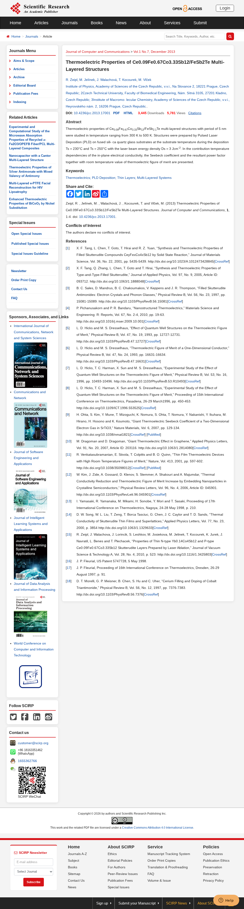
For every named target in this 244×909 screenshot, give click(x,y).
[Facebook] (24, 716)
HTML (128, 113)
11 (68, 454)
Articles (41, 22)
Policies (211, 847)
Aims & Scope (23, 61)
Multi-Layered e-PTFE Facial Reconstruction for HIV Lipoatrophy (30, 187)
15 (69, 534)
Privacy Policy (213, 880)
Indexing (19, 102)
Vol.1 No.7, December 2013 (154, 52)
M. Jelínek (87, 80)
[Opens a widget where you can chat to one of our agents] (226, 901)
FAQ (14, 298)
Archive (19, 77)
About (145, 22)
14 (69, 514)
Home (15, 22)
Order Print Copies (161, 860)
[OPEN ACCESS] (187, 8)
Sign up (102, 903)
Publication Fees (25, 93)
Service (155, 847)
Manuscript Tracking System (168, 854)
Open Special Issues (26, 233)
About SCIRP (121, 847)
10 (69, 441)
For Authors (116, 867)
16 (69, 561)
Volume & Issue (159, 880)
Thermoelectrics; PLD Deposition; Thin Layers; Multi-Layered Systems (119, 178)
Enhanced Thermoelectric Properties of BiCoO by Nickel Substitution (32, 203)
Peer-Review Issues (123, 874)
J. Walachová (107, 80)
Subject (73, 860)
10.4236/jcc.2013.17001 (92, 113)
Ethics (112, 854)
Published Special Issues (30, 243)
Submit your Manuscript (137, 903)
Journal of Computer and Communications (98, 52)
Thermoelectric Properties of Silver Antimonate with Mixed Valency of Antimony (30, 172)
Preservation (212, 867)
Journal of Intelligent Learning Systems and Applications (31, 524)
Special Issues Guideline (29, 253)
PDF (116, 113)
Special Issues (118, 887)
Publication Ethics (216, 860)
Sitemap (74, 874)
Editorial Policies (120, 860)
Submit (200, 22)
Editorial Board (24, 85)
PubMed (153, 434)
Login (225, 8)
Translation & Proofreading (167, 867)
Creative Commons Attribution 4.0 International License (157, 827)
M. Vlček (144, 80)
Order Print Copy (23, 280)
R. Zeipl (71, 80)
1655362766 (27, 761)
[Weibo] (48, 716)
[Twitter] (13, 716)
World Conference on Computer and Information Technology (34, 649)
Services (172, 22)
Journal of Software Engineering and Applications (28, 458)
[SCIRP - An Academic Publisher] (39, 8)
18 (69, 581)
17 (69, 568)
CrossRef (222, 261)
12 (69, 474)
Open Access (213, 854)
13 (69, 501)
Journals (69, 22)
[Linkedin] (36, 716)
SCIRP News (176, 903)
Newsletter (18, 271)
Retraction (211, 874)
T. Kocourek (128, 80)
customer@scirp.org (33, 743)
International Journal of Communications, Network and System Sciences (33, 332)
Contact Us (19, 289)
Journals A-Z (77, 854)
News (121, 22)
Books (97, 22)
